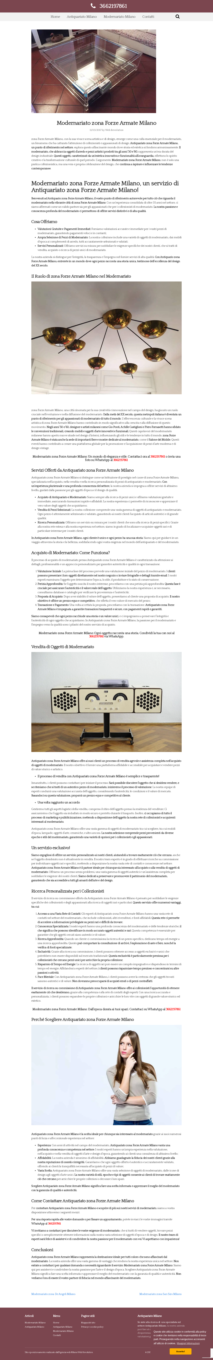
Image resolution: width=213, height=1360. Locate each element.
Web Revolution (114, 130)
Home (55, 17)
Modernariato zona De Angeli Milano (53, 1294)
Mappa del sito (88, 1322)
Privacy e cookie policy (92, 1327)
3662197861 (157, 456)
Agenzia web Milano (68, 1352)
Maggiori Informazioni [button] (188, 1343)
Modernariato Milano (120, 17)
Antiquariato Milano (82, 17)
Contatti (148, 17)
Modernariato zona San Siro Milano (160, 1294)
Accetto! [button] (180, 1351)
